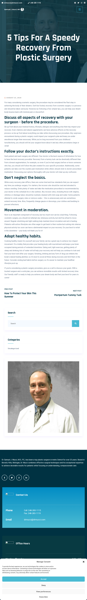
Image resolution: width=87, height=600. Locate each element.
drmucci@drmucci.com (13, 3)
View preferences (43, 592)
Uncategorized (13, 348)
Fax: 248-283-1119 (32, 513)
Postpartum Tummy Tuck (67, 295)
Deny (44, 585)
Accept (43, 579)
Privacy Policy (43, 597)
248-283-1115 (35, 3)
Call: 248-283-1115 (32, 510)
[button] (83, 562)
